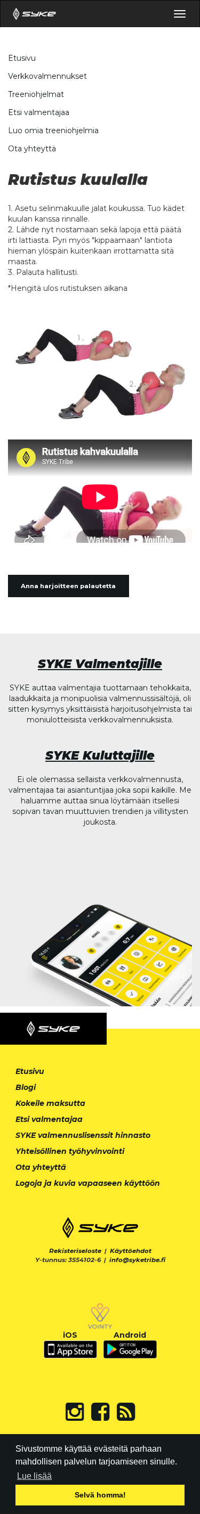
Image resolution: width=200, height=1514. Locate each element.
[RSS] (126, 1411)
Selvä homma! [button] (100, 1495)
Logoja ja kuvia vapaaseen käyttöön (87, 1183)
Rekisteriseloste (75, 1251)
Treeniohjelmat (36, 94)
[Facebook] (100, 1411)
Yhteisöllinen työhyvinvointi (69, 1151)
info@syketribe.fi (137, 1260)
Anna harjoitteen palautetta (68, 586)
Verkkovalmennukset (47, 76)
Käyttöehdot (130, 1251)
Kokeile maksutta (50, 1103)
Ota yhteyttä (32, 148)
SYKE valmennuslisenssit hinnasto (82, 1135)
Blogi (25, 1087)
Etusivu (22, 58)
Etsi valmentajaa (38, 112)
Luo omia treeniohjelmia (53, 130)
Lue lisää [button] (34, 1475)
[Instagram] (75, 1411)
